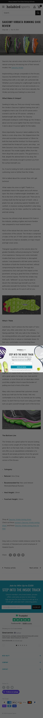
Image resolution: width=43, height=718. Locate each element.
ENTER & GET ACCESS (21, 367)
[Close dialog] (41, 347)
